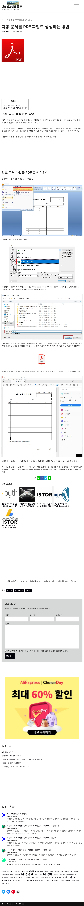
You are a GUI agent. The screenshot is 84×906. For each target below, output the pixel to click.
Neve (3, 904)
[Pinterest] (13, 892)
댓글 (7, 624)
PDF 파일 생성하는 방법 (11, 105)
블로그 (37, 877)
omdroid (6, 31)
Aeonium (9, 871)
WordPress (68, 871)
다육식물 (27, 874)
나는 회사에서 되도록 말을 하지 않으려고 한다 (23, 850)
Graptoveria (40, 871)
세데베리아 (48, 877)
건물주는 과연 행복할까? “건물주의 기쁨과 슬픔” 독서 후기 (23, 759)
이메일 (33, 615)
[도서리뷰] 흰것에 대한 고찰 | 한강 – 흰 (16, 766)
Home (3, 20)
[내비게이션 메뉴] (76, 6)
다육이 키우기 (71, 874)
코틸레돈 (41, 880)
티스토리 (56, 880)
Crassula (21, 871)
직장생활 (17, 880)
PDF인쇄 (9, 590)
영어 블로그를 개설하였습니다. (13, 756)
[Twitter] (3, 892)
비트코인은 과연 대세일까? (11, 763)
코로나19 (35, 880)
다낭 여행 (17, 874)
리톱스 (11, 877)
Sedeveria (56, 871)
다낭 (11, 874)
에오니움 (61, 877)
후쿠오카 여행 (5, 883)
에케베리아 (70, 877)
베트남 (16, 877)
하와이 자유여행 (75, 880)
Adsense (4, 871)
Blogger (15, 871)
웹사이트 (59, 615)
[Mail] (18, 892)
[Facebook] (8, 892)
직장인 (23, 880)
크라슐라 (47, 880)
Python (51, 871)
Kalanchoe (46, 871)
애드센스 (55, 877)
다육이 (47, 874)
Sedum (62, 871)
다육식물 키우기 (38, 874)
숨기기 (17, 101)
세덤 (42, 877)
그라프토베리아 (5, 874)
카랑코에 (29, 880)
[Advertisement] (42, 83)
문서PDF (28, 590)
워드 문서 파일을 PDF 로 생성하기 (15, 108)
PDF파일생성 (19, 590)
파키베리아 (67, 880)
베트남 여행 (31, 877)
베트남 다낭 (23, 877)
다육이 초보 (62, 874)
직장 (13, 880)
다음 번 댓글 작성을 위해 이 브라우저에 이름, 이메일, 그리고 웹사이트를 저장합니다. (37, 651)
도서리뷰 (5, 878)
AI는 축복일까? (7, 752)
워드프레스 (6, 880)
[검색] (80, 6)
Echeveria (31, 871)
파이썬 (62, 880)
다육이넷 (55, 874)
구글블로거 (75, 871)
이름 (7, 615)
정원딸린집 (55, 826)
